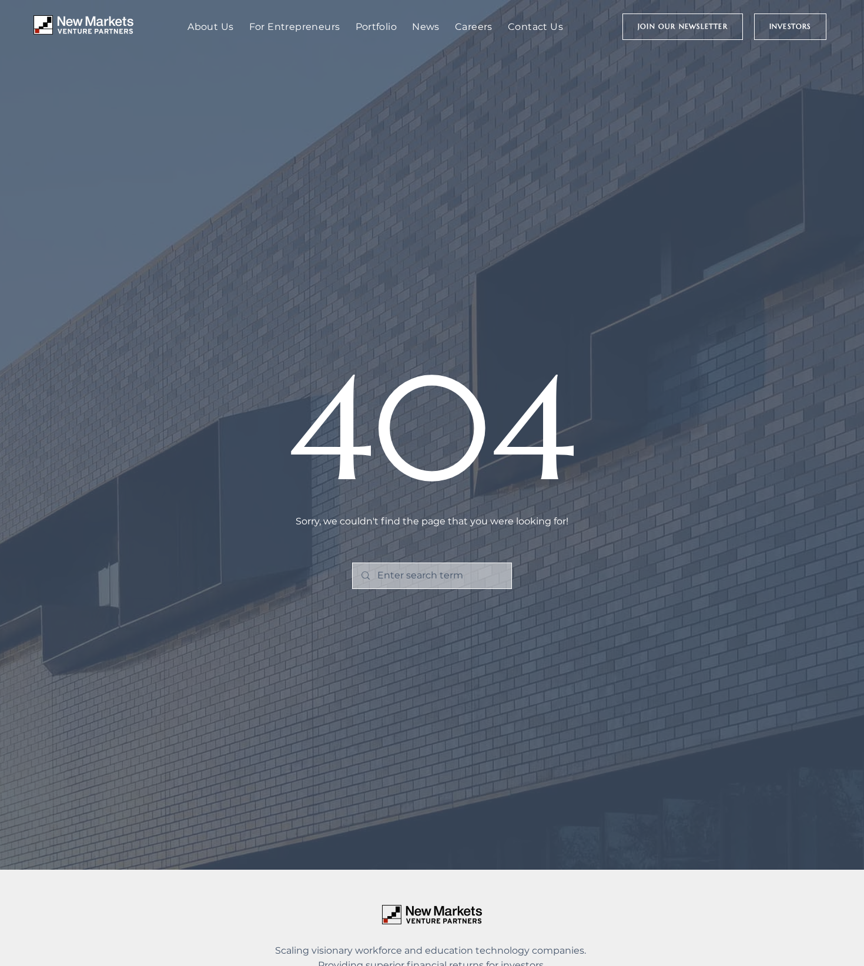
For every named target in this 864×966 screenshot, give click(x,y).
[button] (682, 27)
